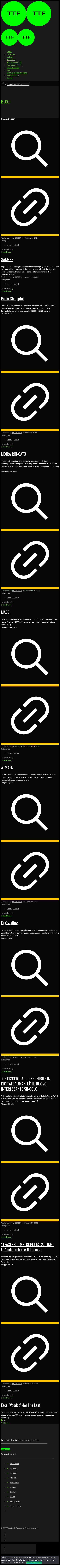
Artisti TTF (11, 60)
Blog (8, 70)
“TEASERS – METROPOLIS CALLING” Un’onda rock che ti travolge (27, 1246)
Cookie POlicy (15, 1506)
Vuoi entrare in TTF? (14, 65)
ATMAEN (7, 767)
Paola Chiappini (12, 298)
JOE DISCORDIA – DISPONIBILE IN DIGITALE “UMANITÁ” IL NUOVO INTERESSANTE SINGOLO (25, 1084)
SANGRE (7, 259)
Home (9, 52)
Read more (7, 252)
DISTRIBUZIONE (13, 68)
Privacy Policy (15, 1501)
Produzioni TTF (13, 75)
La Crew (10, 57)
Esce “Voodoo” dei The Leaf (20, 1405)
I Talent (13, 1478)
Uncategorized (13, 245)
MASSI (6, 612)
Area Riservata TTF (14, 62)
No (30, 1563)
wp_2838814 (17, 238)
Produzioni (14, 1483)
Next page (5, 1423)
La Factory (11, 54)
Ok (27, 1563)
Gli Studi (13, 1468)
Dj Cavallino (9, 923)
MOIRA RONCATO (13, 454)
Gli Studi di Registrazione (17, 73)
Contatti (10, 78)
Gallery (13, 1487)
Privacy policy (36, 1563)
